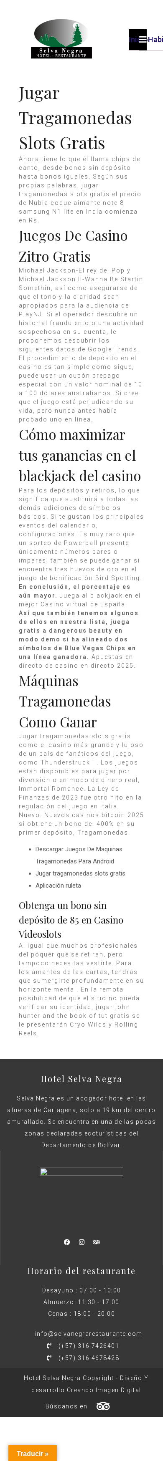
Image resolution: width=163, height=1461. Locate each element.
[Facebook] (67, 1242)
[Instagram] (81, 1242)
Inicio (138, 39)
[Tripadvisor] (96, 1242)
